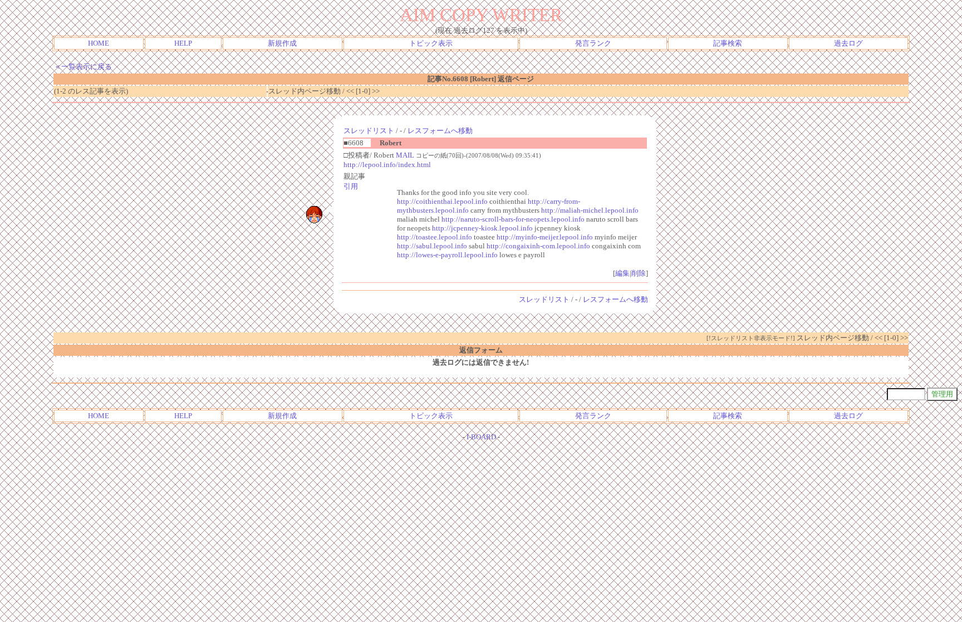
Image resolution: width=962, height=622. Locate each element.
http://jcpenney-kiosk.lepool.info (482, 228)
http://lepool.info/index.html (387, 164)
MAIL (405, 155)
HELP (183, 43)
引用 (350, 186)
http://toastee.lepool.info (434, 237)
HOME (98, 43)
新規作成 (282, 43)
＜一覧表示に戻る (83, 66)
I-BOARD (481, 437)
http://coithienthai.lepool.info (442, 201)
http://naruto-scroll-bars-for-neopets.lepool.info (513, 219)
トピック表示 (431, 43)
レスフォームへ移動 (440, 130)
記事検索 (727, 43)
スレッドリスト (368, 130)
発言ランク (593, 43)
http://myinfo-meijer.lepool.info (545, 237)
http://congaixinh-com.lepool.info (538, 246)
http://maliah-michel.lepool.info (590, 210)
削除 (638, 273)
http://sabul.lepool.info (432, 246)
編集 (622, 273)
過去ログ (848, 43)
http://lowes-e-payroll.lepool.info (447, 255)
